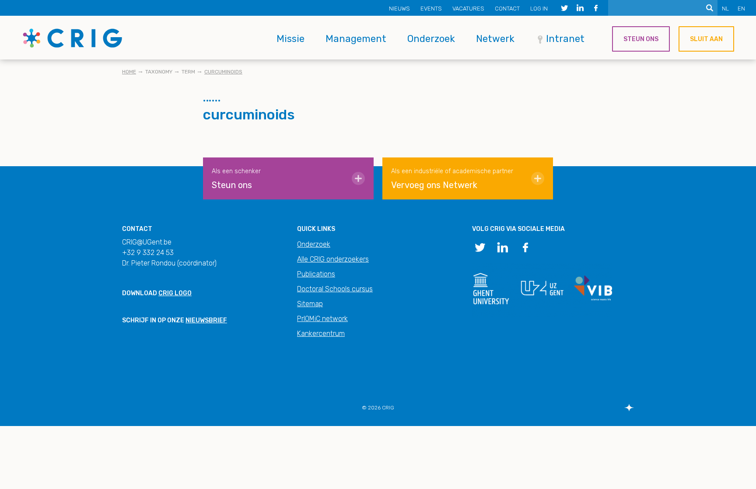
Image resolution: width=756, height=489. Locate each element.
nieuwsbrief (206, 320)
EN (741, 8)
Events (431, 8)
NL (725, 8)
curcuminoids (223, 72)
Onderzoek (431, 39)
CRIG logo (175, 293)
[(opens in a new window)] (564, 8)
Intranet (565, 39)
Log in (539, 8)
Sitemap (310, 304)
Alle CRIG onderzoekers (333, 259)
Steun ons (640, 39)
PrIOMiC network (322, 318)
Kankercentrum (321, 333)
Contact (507, 8)
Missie (290, 39)
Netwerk (495, 39)
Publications (316, 274)
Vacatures (468, 8)
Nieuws (399, 8)
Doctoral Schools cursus (335, 289)
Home (129, 72)
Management (356, 39)
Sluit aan (706, 39)
